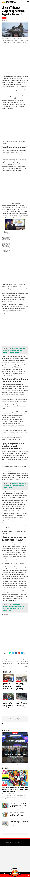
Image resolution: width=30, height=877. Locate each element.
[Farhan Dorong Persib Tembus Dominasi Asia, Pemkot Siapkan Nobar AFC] (5, 805)
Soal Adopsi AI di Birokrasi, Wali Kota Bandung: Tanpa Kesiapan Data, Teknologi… (15, 756)
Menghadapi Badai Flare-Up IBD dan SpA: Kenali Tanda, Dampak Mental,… (19, 823)
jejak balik (21, 718)
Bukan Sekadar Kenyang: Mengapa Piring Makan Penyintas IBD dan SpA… (17, 814)
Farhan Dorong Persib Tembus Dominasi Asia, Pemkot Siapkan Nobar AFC (19, 805)
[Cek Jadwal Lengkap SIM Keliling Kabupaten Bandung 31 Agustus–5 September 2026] (21, 678)
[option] (15, 747)
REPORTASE (4, 18)
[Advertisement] (15, 60)
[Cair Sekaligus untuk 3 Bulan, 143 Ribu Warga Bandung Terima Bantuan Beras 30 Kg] (8, 696)
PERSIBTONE (4, 784)
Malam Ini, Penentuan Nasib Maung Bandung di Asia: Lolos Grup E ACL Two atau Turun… (15, 789)
